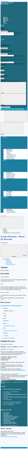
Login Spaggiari (11, 61)
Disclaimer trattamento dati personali (9, 436)
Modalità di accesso (10, 264)
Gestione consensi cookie (9, 421)
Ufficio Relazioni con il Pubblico (10, 416)
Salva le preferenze (12, 379)
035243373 (8, 393)
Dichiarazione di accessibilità (10, 418)
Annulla (2, 107)
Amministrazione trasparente (9, 423)
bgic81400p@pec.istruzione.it (10, 330)
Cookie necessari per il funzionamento (9, 374)
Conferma (8, 107)
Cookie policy (6, 412)
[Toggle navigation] (12, 128)
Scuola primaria (9, 349)
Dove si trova (9, 263)
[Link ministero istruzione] (7, 2)
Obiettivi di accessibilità (8, 419)
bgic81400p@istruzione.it (9, 325)
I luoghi (5, 231)
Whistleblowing (7, 420)
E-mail (15, 55)
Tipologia (8, 260)
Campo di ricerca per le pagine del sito (9, 214)
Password (16, 34)
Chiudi (2, 70)
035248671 (6, 335)
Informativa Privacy (7, 415)
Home (4, 229)
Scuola (5, 230)
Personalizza (4, 356)
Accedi (2, 25)
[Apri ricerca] (16, 116)
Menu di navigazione (19, 256)
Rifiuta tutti (12, 356)
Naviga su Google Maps (9, 338)
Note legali (5, 414)
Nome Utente (17, 33)
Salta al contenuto (5, 1)
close (2, 134)
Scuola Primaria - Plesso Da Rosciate (11, 305)
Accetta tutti (5, 358)
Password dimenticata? (6, 37)
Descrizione (9, 261)
